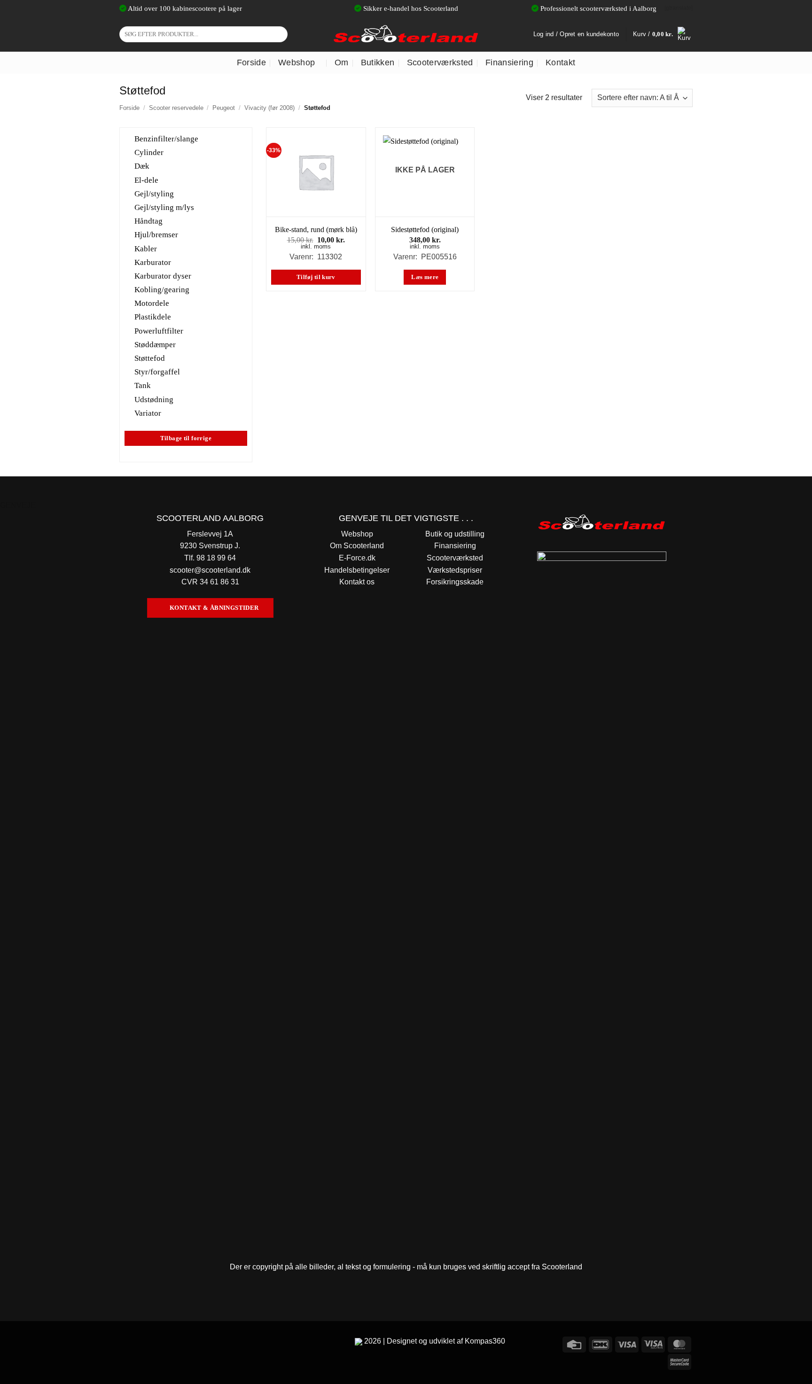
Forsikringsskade (455, 582)
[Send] (279, 34)
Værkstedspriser (455, 570)
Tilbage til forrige (185, 438)
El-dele (146, 179)
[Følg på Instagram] (145, 1343)
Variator (147, 412)
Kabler (145, 248)
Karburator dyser (162, 276)
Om (342, 62)
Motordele (151, 303)
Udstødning (153, 399)
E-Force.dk (357, 558)
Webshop (296, 62)
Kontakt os (357, 582)
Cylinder (149, 152)
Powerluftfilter (158, 330)
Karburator (152, 261)
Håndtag (148, 221)
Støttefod (149, 358)
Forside (251, 62)
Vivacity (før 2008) (269, 107)
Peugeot (223, 107)
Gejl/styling (154, 193)
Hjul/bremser (156, 234)
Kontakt (560, 62)
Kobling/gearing (161, 289)
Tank (142, 385)
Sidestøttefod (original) (425, 229)
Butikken (378, 62)
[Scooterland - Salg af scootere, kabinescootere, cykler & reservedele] (406, 34)
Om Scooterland (357, 546)
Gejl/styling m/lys (164, 207)
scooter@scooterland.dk (210, 570)
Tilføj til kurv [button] (316, 277)
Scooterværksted (440, 62)
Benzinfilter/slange (166, 138)
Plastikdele (152, 316)
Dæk (141, 166)
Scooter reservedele (176, 107)
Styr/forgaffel (157, 371)
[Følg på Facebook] (128, 1343)
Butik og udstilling (454, 534)
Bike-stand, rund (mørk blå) (316, 229)
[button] (663, 34)
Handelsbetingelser (357, 570)
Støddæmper (155, 344)
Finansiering (509, 62)
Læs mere (424, 277)
